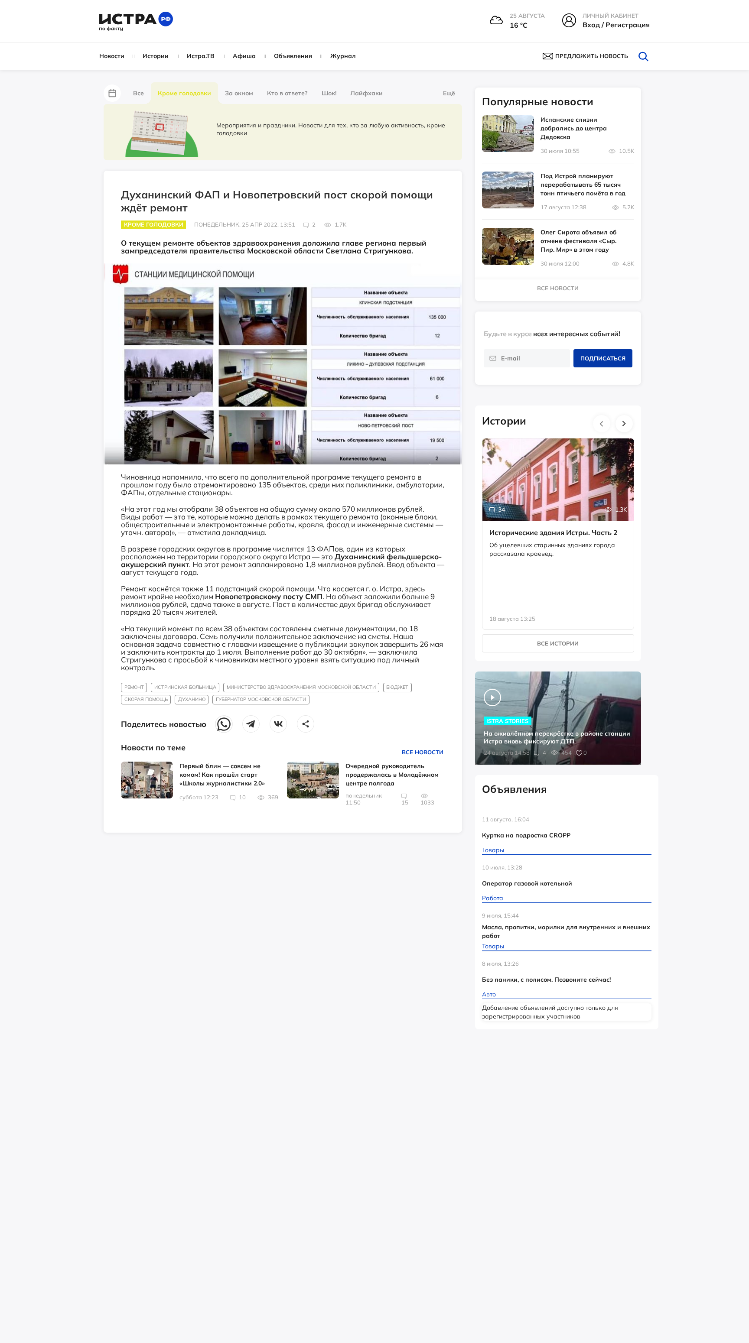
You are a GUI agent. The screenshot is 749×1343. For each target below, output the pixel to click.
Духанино (191, 699)
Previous (601, 423)
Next (624, 423)
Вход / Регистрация (616, 24)
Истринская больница (185, 687)
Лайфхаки (366, 93)
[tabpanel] (558, 525)
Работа (492, 898)
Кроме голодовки (184, 93)
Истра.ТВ (201, 56)
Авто (489, 994)
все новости (558, 288)
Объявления (293, 56)
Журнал (343, 56)
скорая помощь (146, 699)
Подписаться (602, 358)
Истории (156, 56)
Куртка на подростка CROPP (526, 835)
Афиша (244, 56)
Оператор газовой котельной (527, 883)
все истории (558, 643)
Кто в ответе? (287, 93)
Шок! (329, 93)
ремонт (134, 687)
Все (138, 93)
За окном (239, 93)
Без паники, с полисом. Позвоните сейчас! (546, 979)
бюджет (397, 687)
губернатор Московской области (261, 699)
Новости (111, 56)
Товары (493, 850)
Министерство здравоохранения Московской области (301, 687)
